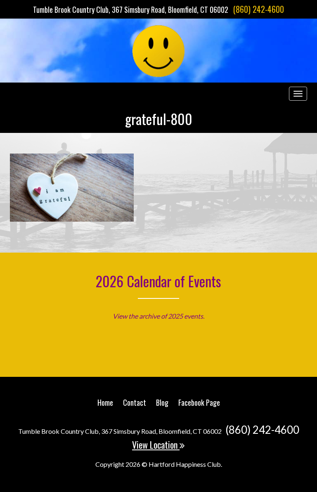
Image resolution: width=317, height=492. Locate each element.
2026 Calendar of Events (158, 280)
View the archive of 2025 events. (158, 316)
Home (105, 402)
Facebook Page (199, 402)
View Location (156, 444)
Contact (134, 402)
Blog (162, 402)
